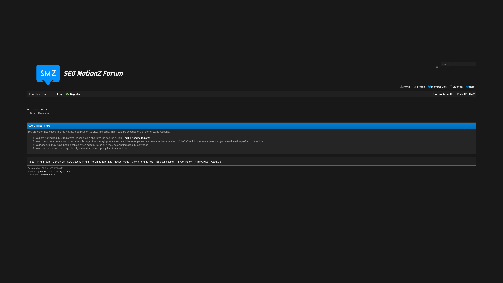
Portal (407, 86)
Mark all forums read (142, 161)
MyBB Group (66, 171)
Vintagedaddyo (48, 174)
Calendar (458, 86)
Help (472, 86)
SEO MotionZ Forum (37, 109)
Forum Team (43, 161)
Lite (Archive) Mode (118, 161)
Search (421, 86)
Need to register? (141, 137)
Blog (31, 161)
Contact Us (59, 161)
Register (75, 94)
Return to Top (98, 161)
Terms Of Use (201, 161)
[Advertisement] (251, 29)
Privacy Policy (184, 161)
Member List (438, 86)
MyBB (43, 171)
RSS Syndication (165, 161)
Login (60, 94)
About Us (216, 161)
